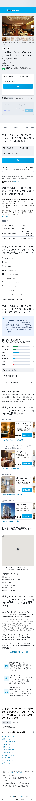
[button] (3, 10)
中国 (13, 796)
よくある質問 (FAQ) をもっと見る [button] (18, 652)
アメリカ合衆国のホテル (9, 750)
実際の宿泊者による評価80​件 (23, 69)
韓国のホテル (6, 747)
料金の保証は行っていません (18, 773)
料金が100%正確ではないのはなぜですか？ (16, 787)
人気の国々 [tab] (6, 722)
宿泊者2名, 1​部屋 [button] (9, 81)
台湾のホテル (6, 739)
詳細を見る (26, 435)
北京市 (22, 796)
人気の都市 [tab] (16, 722)
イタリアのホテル (7, 760)
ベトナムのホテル (7, 758)
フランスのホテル (7, 752)
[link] (13, 440)
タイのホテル (6, 763)
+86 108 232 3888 (8, 65)
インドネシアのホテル (9, 742)
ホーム (8, 796)
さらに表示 (5, 216)
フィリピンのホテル (8, 755)
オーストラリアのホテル (9, 736)
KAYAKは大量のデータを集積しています (17, 783)
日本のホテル (6, 744)
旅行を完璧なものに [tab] (9, 727)
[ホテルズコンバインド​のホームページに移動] (13, 10)
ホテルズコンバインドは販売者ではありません (17, 779)
